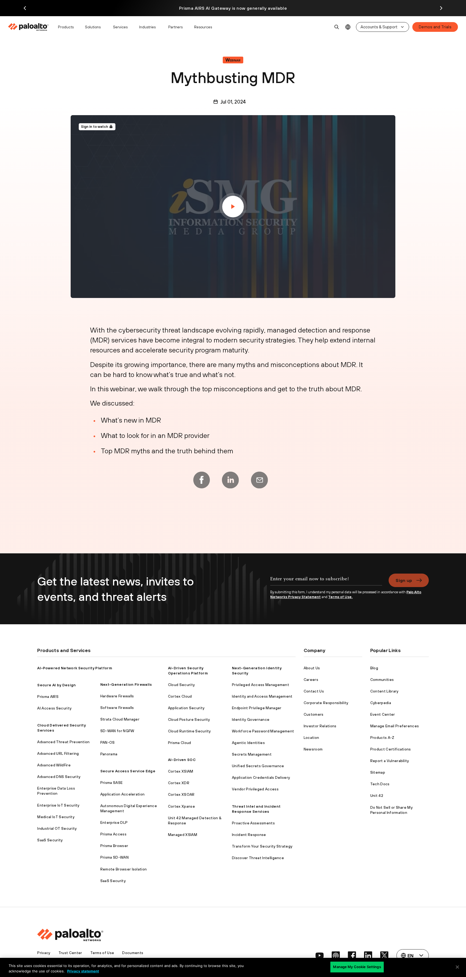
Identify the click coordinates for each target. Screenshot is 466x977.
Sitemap (377, 772)
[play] (233, 206)
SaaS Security (50, 840)
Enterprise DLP (114, 822)
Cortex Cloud (180, 696)
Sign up (404, 580)
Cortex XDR (178, 783)
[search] (337, 26)
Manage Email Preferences (394, 726)
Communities (382, 679)
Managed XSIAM (182, 834)
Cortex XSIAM (180, 771)
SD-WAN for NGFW (117, 731)
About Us (312, 668)
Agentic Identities (248, 743)
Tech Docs (380, 784)
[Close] (457, 967)
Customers (314, 714)
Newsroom (313, 749)
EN (348, 27)
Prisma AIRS (48, 696)
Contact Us (314, 691)
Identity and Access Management (262, 696)
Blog (374, 668)
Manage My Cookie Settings (357, 967)
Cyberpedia (380, 703)
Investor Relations (320, 726)
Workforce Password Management (263, 731)
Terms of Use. (340, 597)
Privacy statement (83, 971)
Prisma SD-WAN (114, 857)
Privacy (43, 953)
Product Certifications (390, 749)
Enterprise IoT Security (58, 805)
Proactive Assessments (253, 823)
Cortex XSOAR (181, 794)
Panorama (109, 754)
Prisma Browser (114, 846)
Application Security (186, 708)
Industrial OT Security (57, 828)
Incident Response (249, 834)
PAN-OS (107, 742)
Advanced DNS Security (58, 776)
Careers (311, 679)
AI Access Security (54, 708)
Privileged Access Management (260, 685)
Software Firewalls (117, 707)
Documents (132, 953)
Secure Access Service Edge (127, 771)
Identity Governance (250, 719)
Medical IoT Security (55, 817)
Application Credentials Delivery (261, 777)
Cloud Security (181, 685)
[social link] (320, 955)
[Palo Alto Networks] (28, 27)
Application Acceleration (122, 794)
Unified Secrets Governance (258, 766)
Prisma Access (113, 834)
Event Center (382, 714)
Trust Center (70, 953)
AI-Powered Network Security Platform (74, 668)
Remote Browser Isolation (123, 869)
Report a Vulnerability (389, 761)
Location (311, 737)
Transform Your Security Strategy (262, 846)
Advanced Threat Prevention (63, 742)
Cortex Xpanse (181, 806)
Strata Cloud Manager (119, 719)
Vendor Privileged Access (255, 789)
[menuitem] (30, 27)
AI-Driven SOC (182, 759)
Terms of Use (102, 953)
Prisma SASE (111, 782)
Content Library (384, 691)
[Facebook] (201, 480)
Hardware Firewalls (117, 696)
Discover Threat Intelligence (258, 858)
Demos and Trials (435, 27)
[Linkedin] (230, 480)
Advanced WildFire (53, 765)
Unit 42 (376, 795)
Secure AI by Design (56, 685)
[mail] (259, 480)
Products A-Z (382, 737)
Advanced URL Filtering (58, 753)
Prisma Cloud (179, 743)
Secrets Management (252, 754)
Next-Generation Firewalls (126, 684)
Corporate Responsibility (326, 703)
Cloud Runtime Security (189, 731)
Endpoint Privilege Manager (256, 708)
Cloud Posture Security (189, 719)
